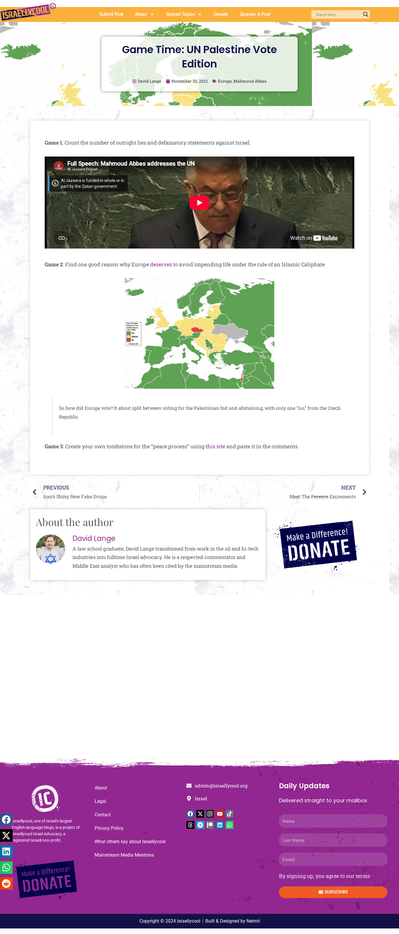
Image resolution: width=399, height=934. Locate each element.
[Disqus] (199, 679)
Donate (221, 14)
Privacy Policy (109, 828)
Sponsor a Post (255, 14)
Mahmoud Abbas (250, 81)
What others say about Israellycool (130, 841)
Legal (100, 801)
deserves (161, 264)
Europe (225, 81)
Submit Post (111, 14)
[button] (6, 819)
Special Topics (180, 14)
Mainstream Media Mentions (124, 855)
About (141, 14)
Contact (103, 814)
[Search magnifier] (366, 14)
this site (215, 446)
